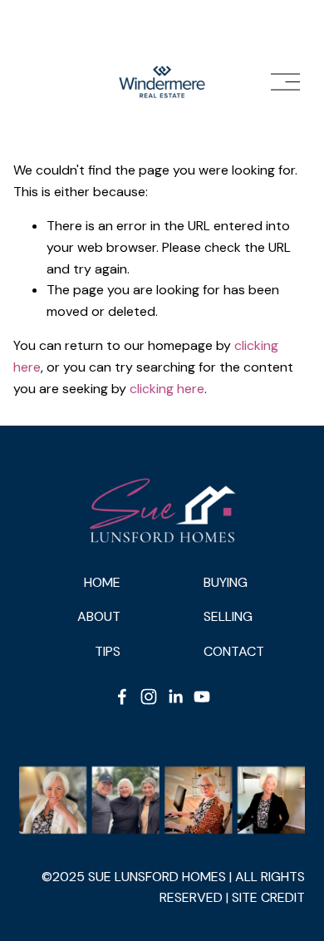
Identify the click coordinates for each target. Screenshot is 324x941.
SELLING (228, 616)
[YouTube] (202, 696)
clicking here (167, 388)
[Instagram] (148, 696)
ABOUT (98, 616)
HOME (102, 582)
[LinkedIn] (175, 696)
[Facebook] (122, 696)
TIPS (107, 651)
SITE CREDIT (268, 897)
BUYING (226, 582)
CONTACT (234, 651)
